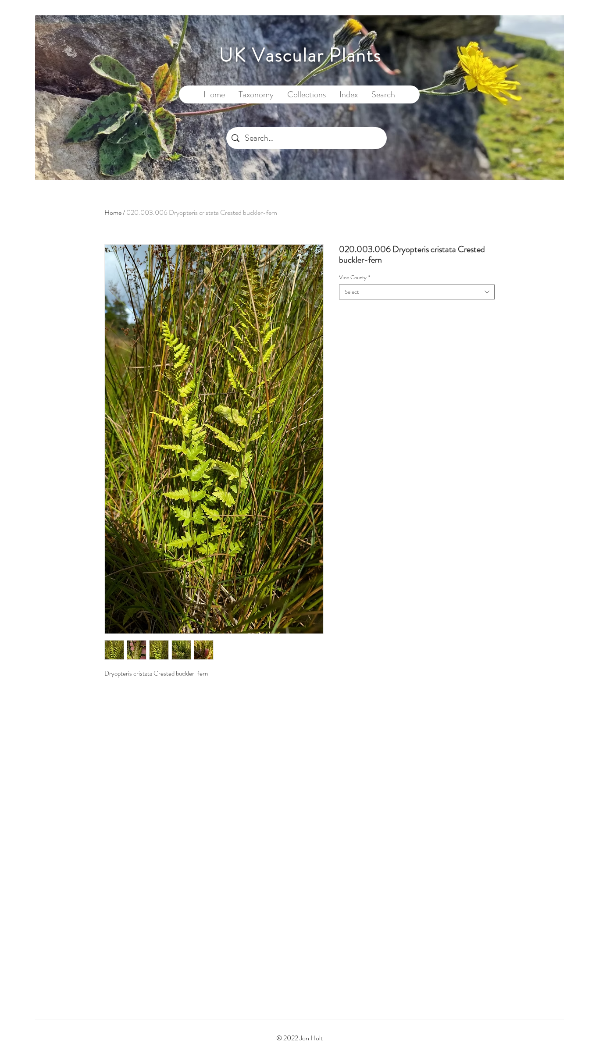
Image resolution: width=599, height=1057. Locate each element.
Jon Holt (311, 1038)
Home (112, 212)
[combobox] (417, 292)
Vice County (354, 277)
